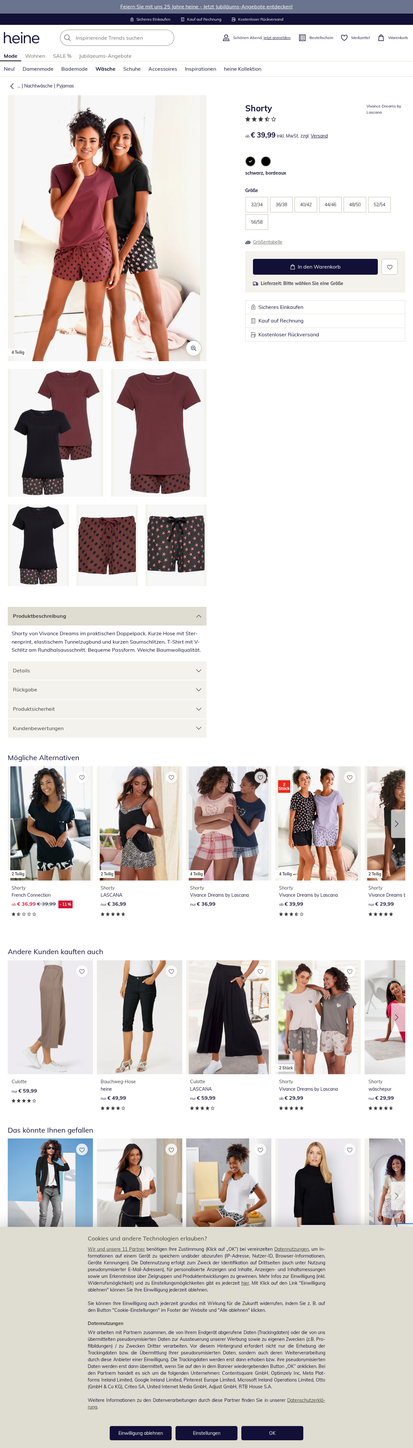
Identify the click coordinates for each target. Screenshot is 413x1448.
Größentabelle (267, 242)
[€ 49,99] (139, 1017)
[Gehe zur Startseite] (21, 38)
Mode (10, 56)
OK (272, 1433)
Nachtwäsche (38, 86)
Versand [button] (319, 136)
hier (245, 1283)
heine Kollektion (242, 69)
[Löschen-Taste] (167, 37)
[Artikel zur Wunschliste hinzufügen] (390, 267)
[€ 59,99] (50, 1017)
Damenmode (38, 69)
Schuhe (132, 69)
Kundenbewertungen (38, 728)
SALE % (62, 56)
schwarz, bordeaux (265, 173)
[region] (206, 1337)
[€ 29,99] (139, 1195)
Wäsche (106, 69)
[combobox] (131, 38)
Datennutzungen (291, 1249)
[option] (250, 161)
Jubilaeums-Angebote (105, 56)
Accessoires (162, 69)
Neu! (9, 69)
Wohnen (35, 56)
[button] (11, 86)
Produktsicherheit (34, 709)
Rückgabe (25, 689)
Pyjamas (65, 86)
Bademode (74, 69)
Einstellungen (206, 1433)
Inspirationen (200, 69)
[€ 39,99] (50, 1195)
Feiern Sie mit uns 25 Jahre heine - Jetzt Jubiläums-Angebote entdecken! (206, 6)
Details (21, 670)
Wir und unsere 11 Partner (116, 1249)
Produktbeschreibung (39, 616)
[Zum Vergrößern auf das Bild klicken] (193, 348)
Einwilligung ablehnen (140, 1433)
